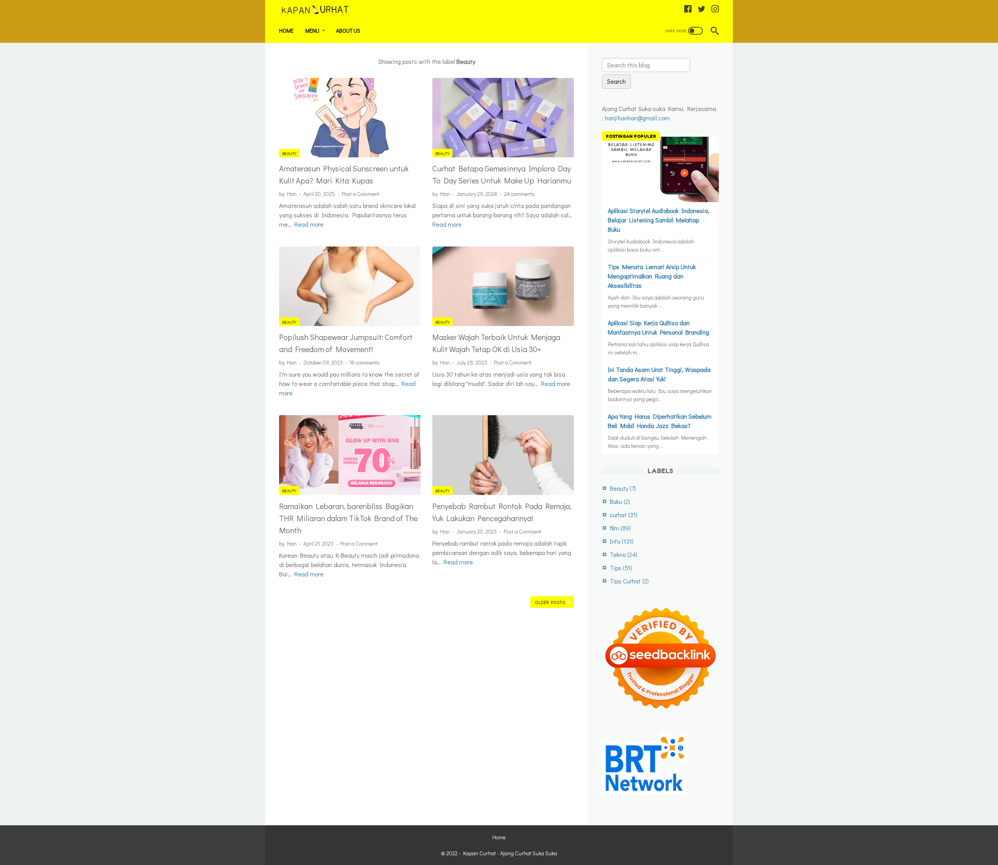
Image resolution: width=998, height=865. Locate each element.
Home (286, 30)
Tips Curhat (629, 581)
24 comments (519, 193)
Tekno (623, 554)
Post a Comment (360, 193)
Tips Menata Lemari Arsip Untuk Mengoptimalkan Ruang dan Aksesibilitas (652, 275)
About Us (348, 30)
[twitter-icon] (701, 9)
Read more (309, 224)
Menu (312, 30)
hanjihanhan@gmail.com (637, 118)
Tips (621, 568)
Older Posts (550, 602)
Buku (620, 501)
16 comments (365, 362)
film (620, 528)
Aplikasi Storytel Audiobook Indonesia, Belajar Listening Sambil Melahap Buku (659, 219)
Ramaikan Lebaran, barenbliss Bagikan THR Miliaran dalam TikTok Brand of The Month (348, 518)
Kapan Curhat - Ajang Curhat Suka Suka (510, 853)
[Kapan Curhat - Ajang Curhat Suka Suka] (319, 9)
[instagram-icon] (715, 9)
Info (621, 541)
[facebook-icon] (688, 9)
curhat (623, 515)
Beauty (289, 153)
